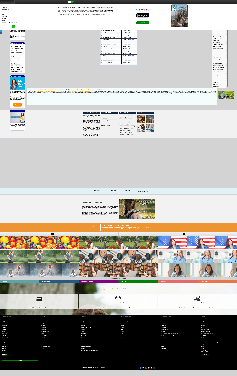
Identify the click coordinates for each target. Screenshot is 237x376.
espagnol (84, 135)
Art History (43, 325)
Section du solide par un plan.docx (109, 37)
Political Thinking (5, 333)
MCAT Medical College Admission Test (208, 323)
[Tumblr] (148, 9)
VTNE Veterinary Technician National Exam (89, 350)
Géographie (4, 321)
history (12, 58)
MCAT (21, 71)
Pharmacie (83, 348)
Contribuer (17, 104)
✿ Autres (203, 316)
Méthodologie (203, 339)
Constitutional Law (164, 327)
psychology (17, 56)
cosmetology (126, 126)
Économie (163, 331)
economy (18, 54)
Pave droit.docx (106, 51)
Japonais (122, 331)
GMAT (12, 56)
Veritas (84, 115)
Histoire (3, 323)
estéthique (98, 133)
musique (86, 134)
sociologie (102, 10)
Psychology (4, 348)
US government (124, 337)
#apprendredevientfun (87, 281)
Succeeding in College (45, 346)
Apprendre (84, 216)
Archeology (43, 321)
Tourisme (202, 346)
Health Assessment (84, 342)
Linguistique (43, 339)
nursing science (17, 65)
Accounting (163, 339)
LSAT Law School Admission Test (167, 321)
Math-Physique (84, 335)
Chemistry (83, 325)
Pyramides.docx (106, 39)
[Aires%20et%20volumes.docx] (101, 35)
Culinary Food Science (205, 329)
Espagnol (122, 327)
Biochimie (83, 318)
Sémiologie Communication (7, 339)
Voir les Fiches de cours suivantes (176, 234)
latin (94, 135)
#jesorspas (163, 281)
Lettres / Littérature (45, 335)
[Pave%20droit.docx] (101, 51)
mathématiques (83, 11)
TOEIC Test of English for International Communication (131, 323)
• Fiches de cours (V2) (104, 118)
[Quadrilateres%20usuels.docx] (101, 60)
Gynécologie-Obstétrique (86, 346)
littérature (90, 130)
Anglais (122, 318)
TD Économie (163, 348)
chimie (88, 11)
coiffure (90, 133)
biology (16, 58)
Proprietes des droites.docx (108, 48)
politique (109, 11)
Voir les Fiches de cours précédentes (60, 234)
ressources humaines (95, 129)
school (121, 124)
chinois (91, 135)
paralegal (12, 52)
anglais (22, 48)
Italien (122, 329)
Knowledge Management (205, 331)
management (18, 69)
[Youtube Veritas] (144, 9)
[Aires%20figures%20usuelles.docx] (101, 32)
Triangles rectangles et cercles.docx (109, 44)
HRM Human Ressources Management (168, 344)
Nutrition (202, 327)
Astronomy (203, 318)
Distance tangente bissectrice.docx (109, 30)
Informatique (83, 333)
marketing (133, 126)
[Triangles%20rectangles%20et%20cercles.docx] (101, 44)
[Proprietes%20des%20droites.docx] (101, 48)
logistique (17, 50)
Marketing (43, 344)
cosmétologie (97, 11)
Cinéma (42, 333)
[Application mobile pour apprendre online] (142, 15)
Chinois (122, 325)
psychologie (64, 11)
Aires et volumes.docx (107, 35)
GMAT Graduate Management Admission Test (169, 333)
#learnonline (5, 281)
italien (97, 135)
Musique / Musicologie (45, 342)
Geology (82, 331)
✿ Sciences (84, 316)
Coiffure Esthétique (45, 331)
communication (76, 11)
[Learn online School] (198, 15)
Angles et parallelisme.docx (108, 62)
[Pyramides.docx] (101, 39)
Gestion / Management (165, 337)
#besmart (123, 281)
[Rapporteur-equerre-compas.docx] (101, 53)
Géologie (82, 329)
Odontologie (83, 344)
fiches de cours (79, 7)
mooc (121, 128)
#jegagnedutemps (45, 281)
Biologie (82, 321)
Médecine (83, 337)
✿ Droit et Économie (166, 316)
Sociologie (3, 342)
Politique (3, 331)
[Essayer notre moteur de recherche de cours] (8, 26)
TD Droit (162, 346)
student (125, 117)
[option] (118, 256)
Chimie (82, 323)
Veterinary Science (14, 71)
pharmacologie (19, 52)
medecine (17, 67)
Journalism (43, 337)
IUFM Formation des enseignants (207, 337)
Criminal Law (163, 325)
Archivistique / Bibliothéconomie (207, 333)
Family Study (4, 346)
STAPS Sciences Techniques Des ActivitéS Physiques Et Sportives (213, 342)
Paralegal (162, 323)
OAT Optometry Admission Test (87, 327)
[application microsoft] (205, 354)
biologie (105, 11)
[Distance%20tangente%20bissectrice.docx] (101, 30)
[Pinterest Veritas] (146, 9)
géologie (68, 11)
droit (12, 46)
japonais (88, 135)
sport (72, 11)
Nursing (202, 321)
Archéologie (43, 318)
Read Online (131, 30)
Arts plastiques (44, 323)
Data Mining (203, 325)
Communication (5, 318)
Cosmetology (43, 329)
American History (124, 321)
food (12, 65)
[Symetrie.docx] (101, 55)
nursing (101, 11)
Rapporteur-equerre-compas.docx (109, 53)
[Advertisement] (39, 147)
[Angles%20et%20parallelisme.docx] (101, 62)
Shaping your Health (205, 344)
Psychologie (4, 335)
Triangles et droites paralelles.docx (109, 41)
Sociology (3, 344)
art (112, 11)
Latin (122, 333)
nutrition (12, 69)
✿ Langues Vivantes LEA (127, 316)
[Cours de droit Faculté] (141, 118)
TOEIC (12, 50)
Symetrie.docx (105, 55)
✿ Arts (43, 316)
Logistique (43, 348)
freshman (130, 117)
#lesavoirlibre (204, 281)
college (12, 48)
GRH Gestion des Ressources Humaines (168, 342)
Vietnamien (123, 335)
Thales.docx (105, 46)
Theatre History (5, 325)
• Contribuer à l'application (105, 125)
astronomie (92, 11)
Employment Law (164, 329)
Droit (162, 318)
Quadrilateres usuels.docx (108, 60)
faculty (121, 115)
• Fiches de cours (104, 115)
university (126, 115)
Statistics (202, 348)
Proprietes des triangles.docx (108, 57)
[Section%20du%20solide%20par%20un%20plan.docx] (101, 37)
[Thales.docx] (101, 46)
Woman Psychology (5, 337)
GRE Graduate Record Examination (168, 335)
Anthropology (4, 327)
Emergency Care (84, 339)
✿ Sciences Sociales (6, 316)
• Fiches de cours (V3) (104, 120)
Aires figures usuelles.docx (108, 32)
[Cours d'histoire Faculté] (150, 118)
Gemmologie (4, 350)
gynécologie (106, 10)
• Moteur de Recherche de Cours (106, 127)
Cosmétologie (43, 327)
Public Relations (204, 335)
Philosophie (4, 329)
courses (127, 119)
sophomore (122, 119)
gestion (98, 10)
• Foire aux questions (104, 123)
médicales (95, 10)
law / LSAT (13, 54)
